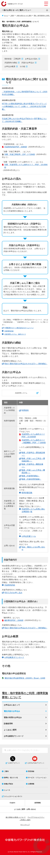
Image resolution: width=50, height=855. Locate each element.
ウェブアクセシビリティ (36, 817)
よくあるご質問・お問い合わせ (25, 809)
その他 (22, 66)
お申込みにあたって (12, 705)
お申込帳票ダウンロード (14, 736)
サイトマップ (25, 825)
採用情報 (37, 803)
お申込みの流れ (31, 59)
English (12, 803)
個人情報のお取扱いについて (16, 817)
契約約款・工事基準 (12, 59)
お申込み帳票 (9, 66)
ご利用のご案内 (25, 820)
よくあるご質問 (10, 730)
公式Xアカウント (14, 763)
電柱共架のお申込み (12, 711)
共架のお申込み (27, 63)
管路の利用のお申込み (13, 717)
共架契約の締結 (10, 63)
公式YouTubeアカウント (35, 763)
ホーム (6, 15)
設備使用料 (8, 724)
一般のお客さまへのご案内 (24, 15)
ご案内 (12, 15)
